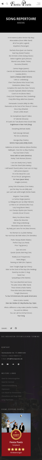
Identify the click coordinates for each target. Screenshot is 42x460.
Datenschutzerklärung (9, 386)
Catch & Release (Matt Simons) (21, 77)
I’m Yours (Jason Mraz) (21, 179)
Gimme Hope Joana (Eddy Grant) (21, 143)
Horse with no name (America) (21, 156)
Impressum (5, 389)
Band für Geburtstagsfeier (11, 378)
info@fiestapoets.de (15, 359)
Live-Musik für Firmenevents (11, 393)
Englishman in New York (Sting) (21, 124)
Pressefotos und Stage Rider (12, 396)
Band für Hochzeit (8, 382)
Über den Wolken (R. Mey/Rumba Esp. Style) (21, 303)
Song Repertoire (7, 400)
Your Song (21, 316)
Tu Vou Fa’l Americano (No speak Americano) (21, 296)
